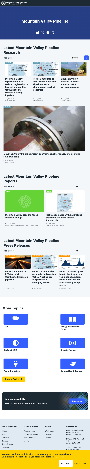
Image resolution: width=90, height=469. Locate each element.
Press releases (29, 431)
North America (7, 444)
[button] (86, 3)
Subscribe (77, 401)
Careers (48, 438)
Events (26, 441)
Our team (48, 434)
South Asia (6, 447)
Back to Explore (12, 379)
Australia (5, 438)
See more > (9, 58)
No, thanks (80, 463)
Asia (4, 434)
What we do (49, 431)
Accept (66, 463)
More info (60, 457)
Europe (5, 441)
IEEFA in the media (31, 434)
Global (4, 431)
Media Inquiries (29, 438)
